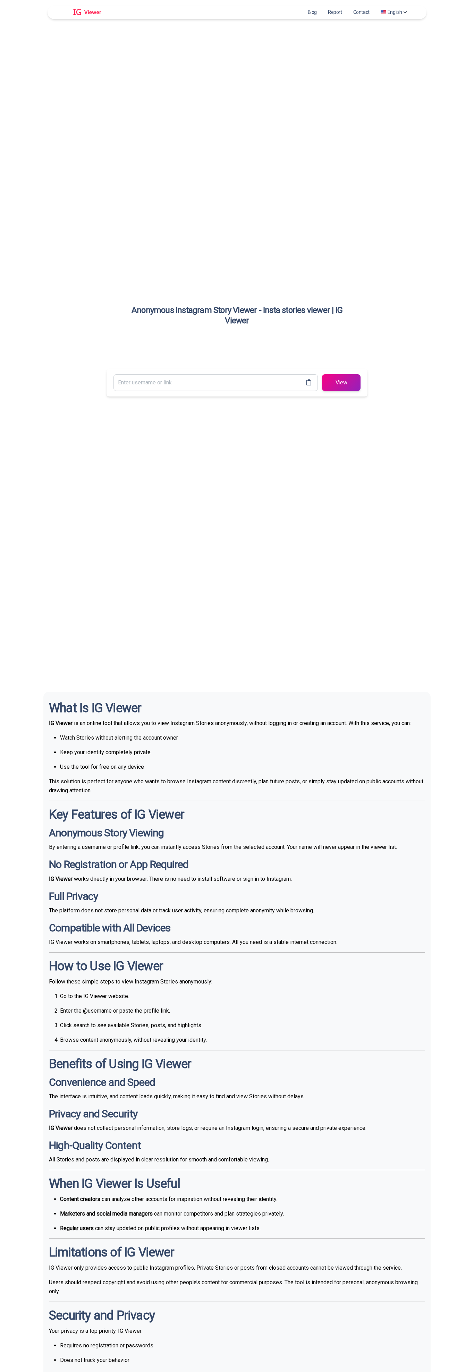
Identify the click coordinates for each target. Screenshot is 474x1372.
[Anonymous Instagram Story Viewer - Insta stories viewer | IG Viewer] (84, 12)
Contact (361, 12)
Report (335, 12)
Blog (312, 12)
